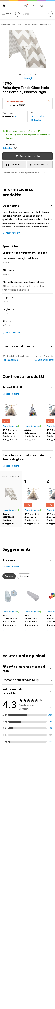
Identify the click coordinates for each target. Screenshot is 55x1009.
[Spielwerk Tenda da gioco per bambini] (11, 421)
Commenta (12, 822)
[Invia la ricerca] (19, 13)
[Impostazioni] (25, 5)
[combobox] (8, 757)
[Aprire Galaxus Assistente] (41, 5)
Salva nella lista (42, 164)
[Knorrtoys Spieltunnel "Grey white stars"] (33, 609)
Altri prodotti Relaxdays (38, 117)
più (31, 929)
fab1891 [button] (14, 766)
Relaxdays (7, 148)
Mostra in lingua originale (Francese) (25, 814)
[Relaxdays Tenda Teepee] (33, 421)
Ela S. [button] (13, 891)
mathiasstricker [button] (18, 835)
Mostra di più (13, 232)
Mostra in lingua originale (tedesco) (25, 870)
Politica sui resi (10, 359)
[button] (27, 134)
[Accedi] (34, 6)
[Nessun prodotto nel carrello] (49, 5)
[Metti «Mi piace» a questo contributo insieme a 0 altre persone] (36, 768)
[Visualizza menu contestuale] (30, 768)
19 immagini (28, 78)
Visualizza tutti (10, 393)
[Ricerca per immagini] (49, 14)
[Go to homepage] (4, 5)
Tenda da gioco (9, 426)
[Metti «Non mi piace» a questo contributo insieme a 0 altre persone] (50, 768)
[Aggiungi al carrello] (3, 630)
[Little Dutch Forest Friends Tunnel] (11, 609)
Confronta (16, 164)
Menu (9, 13)
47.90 (7, 83)
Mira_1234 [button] (15, 957)
